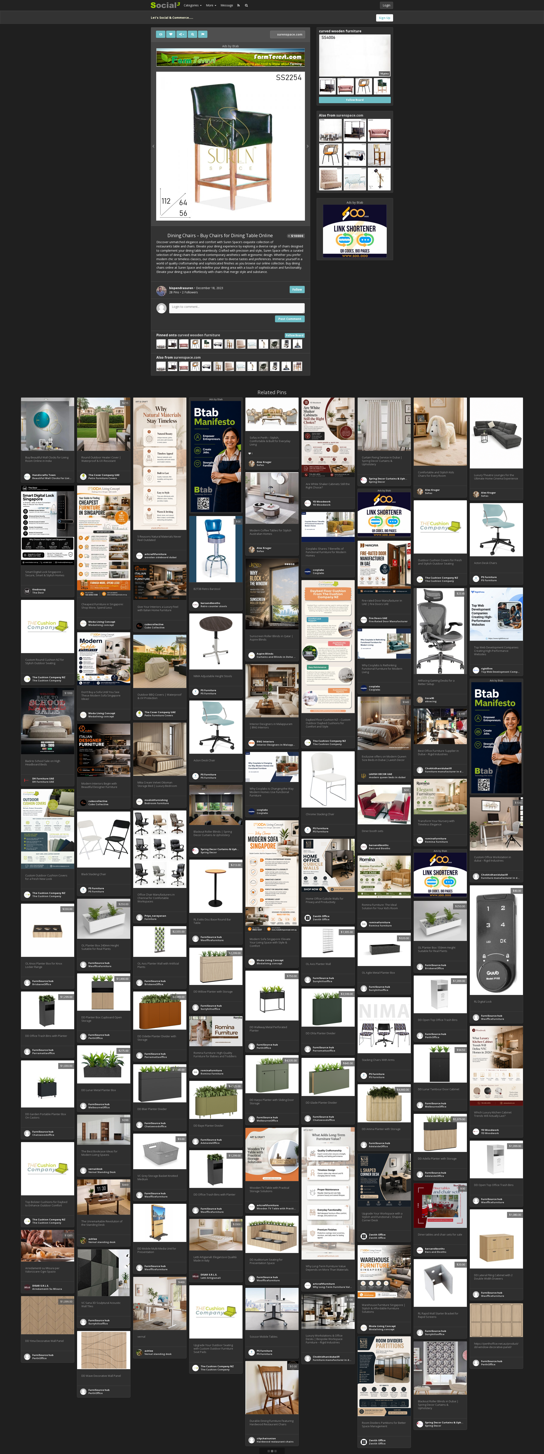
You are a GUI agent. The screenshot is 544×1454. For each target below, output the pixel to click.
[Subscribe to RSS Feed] (238, 5)
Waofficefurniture (212, 940)
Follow (297, 289)
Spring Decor (377, 481)
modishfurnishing (156, 800)
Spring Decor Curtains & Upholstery (391, 478)
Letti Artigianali (211, 1277)
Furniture (150, 918)
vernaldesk (95, 1168)
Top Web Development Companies (502, 671)
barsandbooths (210, 603)
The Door (38, 592)
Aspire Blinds (265, 653)
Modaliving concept (101, 624)
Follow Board (294, 335)
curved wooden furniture (199, 335)
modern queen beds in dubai (387, 777)
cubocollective (153, 624)
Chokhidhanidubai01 (438, 768)
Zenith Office (321, 916)
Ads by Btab (230, 46)
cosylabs (318, 569)
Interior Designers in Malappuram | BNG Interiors (288, 744)
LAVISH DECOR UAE (380, 774)
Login (386, 5)
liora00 (429, 698)
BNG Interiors (265, 741)
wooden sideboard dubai (160, 557)
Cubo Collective (154, 627)
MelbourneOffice (435, 1106)
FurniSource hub (211, 937)
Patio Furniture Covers (102, 478)
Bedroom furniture (156, 803)
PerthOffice (264, 1047)
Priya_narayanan (155, 915)
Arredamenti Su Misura (47, 1288)
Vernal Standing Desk (102, 1172)
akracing (430, 701)
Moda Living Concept (101, 621)
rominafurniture (435, 838)
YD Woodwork (321, 501)
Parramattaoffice (324, 1050)
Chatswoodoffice (324, 1120)
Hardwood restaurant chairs (275, 1441)
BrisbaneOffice (434, 968)
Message (227, 5)
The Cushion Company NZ (441, 577)
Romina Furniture (436, 841)
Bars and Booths (379, 848)
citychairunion (266, 1438)
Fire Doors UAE (378, 618)
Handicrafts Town (44, 475)
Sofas (260, 465)
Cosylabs (318, 573)
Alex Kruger (264, 462)
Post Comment (289, 319)
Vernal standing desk (101, 1242)
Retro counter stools (214, 606)
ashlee (92, 1238)
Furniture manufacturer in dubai (446, 771)
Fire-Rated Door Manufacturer (388, 621)
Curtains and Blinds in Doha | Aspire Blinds (284, 656)
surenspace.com (289, 34)
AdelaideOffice (210, 1142)
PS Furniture (489, 577)
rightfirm (487, 668)
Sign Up (384, 18)
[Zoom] (192, 34)
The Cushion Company (439, 580)
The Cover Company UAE (103, 475)
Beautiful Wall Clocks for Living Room (56, 478)
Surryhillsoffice (322, 981)
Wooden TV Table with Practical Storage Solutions (289, 1208)
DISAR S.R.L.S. (209, 1274)
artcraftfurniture (155, 554)
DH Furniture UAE (43, 778)
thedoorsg (38, 589)
